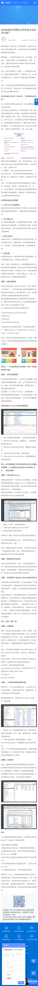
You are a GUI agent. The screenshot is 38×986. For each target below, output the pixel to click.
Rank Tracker (18, 392)
